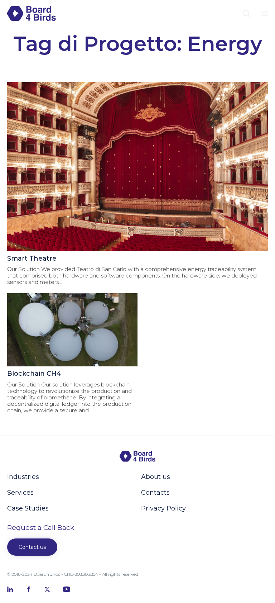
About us (155, 477)
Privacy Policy (163, 508)
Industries (23, 477)
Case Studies (28, 508)
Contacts (155, 493)
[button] (32, 547)
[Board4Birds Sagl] (31, 13)
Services (20, 493)
